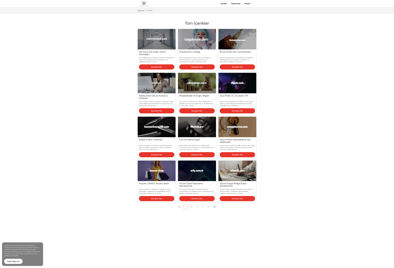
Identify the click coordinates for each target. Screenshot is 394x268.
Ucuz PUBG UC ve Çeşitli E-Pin (234, 96)
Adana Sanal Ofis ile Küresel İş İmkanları (153, 97)
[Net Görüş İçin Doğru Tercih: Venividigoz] (157, 39)
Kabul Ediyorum (13, 261)
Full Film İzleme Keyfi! (189, 139)
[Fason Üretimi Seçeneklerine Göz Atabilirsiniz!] (237, 127)
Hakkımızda (235, 4)
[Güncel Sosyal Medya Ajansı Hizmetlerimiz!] (237, 171)
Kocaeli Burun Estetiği (189, 52)
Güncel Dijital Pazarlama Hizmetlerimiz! (191, 184)
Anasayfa (141, 10)
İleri (214, 207)
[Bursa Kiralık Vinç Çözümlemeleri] (237, 39)
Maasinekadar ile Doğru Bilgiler (194, 96)
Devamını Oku (156, 67)
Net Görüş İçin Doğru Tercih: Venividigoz (152, 53)
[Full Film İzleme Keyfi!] (197, 127)
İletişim (247, 4)
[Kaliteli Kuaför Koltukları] (157, 127)
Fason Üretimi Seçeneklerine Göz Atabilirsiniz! (235, 140)
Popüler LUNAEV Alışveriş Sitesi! (154, 183)
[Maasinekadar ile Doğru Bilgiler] (197, 83)
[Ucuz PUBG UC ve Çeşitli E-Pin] (237, 83)
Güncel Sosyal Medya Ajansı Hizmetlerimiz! (233, 184)
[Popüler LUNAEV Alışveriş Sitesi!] (157, 171)
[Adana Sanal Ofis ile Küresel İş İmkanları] (157, 83)
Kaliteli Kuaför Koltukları (151, 139)
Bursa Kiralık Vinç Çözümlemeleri (235, 52)
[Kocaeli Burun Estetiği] (197, 39)
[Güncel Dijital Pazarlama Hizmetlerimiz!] (197, 171)
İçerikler (223, 4)
